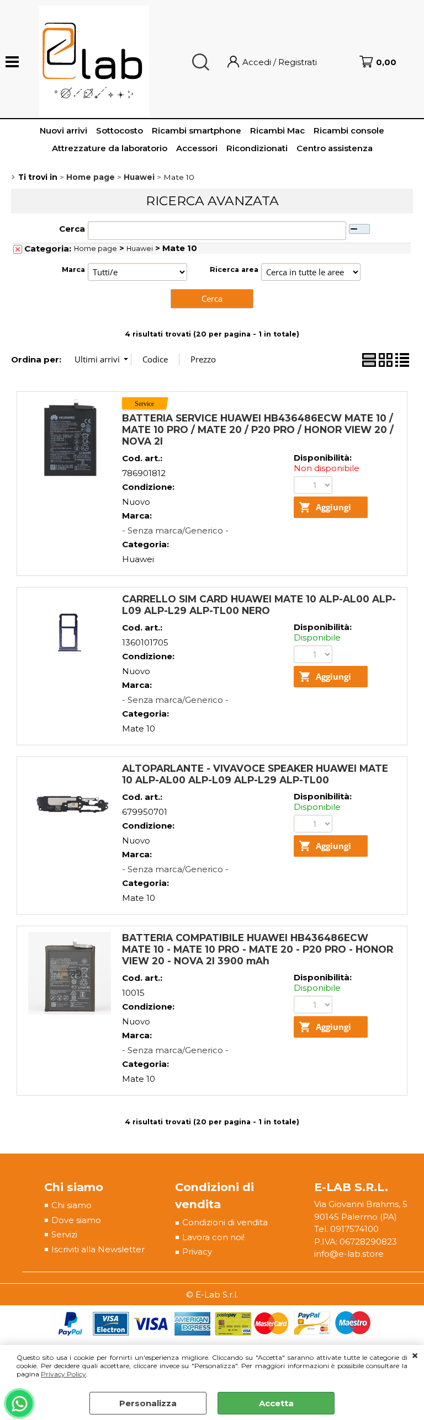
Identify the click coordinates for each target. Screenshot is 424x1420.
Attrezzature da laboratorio (109, 148)
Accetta (276, 1403)
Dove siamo (76, 1220)
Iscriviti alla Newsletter (98, 1249)
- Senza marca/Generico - (175, 530)
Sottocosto (119, 130)
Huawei (139, 248)
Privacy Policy (63, 1374)
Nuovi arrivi (63, 130)
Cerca (72, 228)
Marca (73, 269)
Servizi (64, 1234)
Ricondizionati (257, 148)
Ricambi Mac (277, 130)
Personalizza (148, 1403)
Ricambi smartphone (196, 130)
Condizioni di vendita (225, 1222)
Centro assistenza (334, 148)
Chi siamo (71, 1205)
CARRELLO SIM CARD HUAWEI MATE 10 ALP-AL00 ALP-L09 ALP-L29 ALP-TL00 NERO (259, 604)
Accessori (197, 148)
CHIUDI (414, 1356)
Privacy (197, 1251)
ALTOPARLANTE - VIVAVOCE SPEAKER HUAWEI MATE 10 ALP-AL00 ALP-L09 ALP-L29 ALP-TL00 (255, 774)
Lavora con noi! (213, 1237)
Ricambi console (349, 130)
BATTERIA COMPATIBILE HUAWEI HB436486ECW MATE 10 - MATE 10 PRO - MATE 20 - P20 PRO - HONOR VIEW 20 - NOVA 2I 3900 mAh (257, 949)
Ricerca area (234, 269)
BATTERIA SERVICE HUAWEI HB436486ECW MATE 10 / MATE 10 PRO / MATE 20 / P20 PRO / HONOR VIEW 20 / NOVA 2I (258, 429)
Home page (95, 248)
